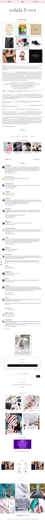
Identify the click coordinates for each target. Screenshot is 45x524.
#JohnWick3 (20, 82)
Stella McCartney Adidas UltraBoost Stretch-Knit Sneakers (18, 105)
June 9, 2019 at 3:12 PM (9, 316)
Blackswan (7, 221)
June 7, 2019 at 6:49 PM (9, 268)
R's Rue (6, 191)
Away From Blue (8, 307)
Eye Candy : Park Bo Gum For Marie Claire (27, 152)
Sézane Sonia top (11, 109)
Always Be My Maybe (11, 72)
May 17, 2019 (30, 88)
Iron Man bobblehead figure (20, 111)
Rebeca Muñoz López (9, 228)
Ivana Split (7, 165)
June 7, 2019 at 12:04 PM (10, 233)
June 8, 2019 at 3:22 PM (9, 274)
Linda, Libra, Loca (8, 176)
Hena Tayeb (7, 319)
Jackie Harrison (8, 183)
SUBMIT (22, 365)
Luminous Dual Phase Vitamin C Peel (16, 102)
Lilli (5, 237)
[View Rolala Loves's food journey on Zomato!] (22, 451)
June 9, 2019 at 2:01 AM (9, 309)
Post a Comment (7, 328)
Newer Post (8, 159)
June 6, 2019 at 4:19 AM (9, 180)
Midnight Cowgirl (8, 312)
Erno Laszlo (13, 101)
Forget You (39, 90)
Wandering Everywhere (12, 216)
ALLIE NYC (7, 254)
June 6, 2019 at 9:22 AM (9, 205)
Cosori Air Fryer (15, 94)
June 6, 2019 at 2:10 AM (9, 173)
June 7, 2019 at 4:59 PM (9, 250)
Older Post (37, 159)
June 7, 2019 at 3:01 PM (9, 244)
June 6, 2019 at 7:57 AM (9, 194)
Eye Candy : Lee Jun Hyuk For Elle (17, 152)
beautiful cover (17, 91)
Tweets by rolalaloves (22, 437)
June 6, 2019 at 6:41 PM (9, 217)
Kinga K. (6, 247)
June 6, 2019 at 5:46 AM (9, 187)
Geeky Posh (10, 292)
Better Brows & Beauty (12, 118)
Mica (6, 298)
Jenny (6, 285)
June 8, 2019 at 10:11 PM (10, 294)
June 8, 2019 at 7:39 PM (9, 281)
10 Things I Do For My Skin (13, 433)
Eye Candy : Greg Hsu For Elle (37, 152)
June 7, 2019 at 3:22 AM (9, 224)
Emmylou (6, 198)
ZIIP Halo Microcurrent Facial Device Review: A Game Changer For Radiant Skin (31, 427)
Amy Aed (6, 208)
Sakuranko (7, 271)
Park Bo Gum (7, 91)
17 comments (24, 21)
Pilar (6, 278)
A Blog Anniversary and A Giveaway (31, 410)
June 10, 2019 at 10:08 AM (10, 326)
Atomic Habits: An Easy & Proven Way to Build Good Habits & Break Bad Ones (22, 65)
